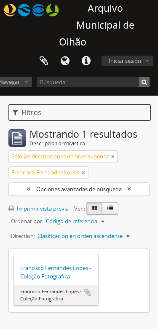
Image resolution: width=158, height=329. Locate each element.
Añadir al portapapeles (87, 292)
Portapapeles (43, 61)
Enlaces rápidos (85, 61)
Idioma (64, 61)
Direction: (23, 236)
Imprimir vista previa (42, 208)
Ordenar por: (27, 221)
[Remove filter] (113, 156)
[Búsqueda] (144, 82)
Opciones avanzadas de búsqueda (79, 189)
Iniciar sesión (125, 60)
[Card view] (94, 208)
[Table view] (110, 208)
